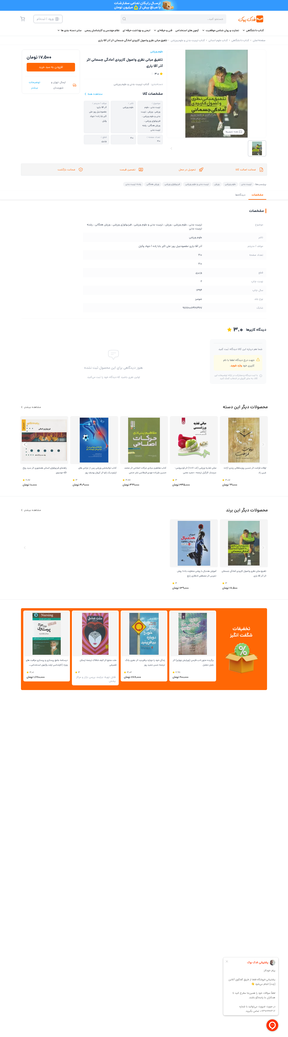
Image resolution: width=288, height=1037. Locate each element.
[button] (24, 444)
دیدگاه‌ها (240, 195)
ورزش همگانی (153, 184)
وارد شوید (236, 366)
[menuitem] (253, 30)
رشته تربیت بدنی (133, 184)
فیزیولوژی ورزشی (172, 184)
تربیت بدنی (246, 184)
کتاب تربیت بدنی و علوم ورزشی (131, 84)
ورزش (216, 184)
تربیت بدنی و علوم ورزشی (197, 184)
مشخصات (257, 195)
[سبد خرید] (22, 19)
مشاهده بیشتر (32, 407)
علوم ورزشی (156, 51)
